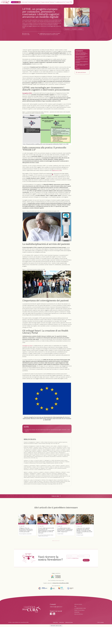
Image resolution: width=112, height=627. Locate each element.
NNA (75, 606)
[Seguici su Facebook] (51, 614)
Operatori (67, 29)
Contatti (67, 2)
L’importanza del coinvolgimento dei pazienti (82, 62)
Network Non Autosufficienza (34, 2)
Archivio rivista (24, 2)
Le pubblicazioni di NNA (60, 2)
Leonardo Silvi (28, 533)
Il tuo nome (70, 555)
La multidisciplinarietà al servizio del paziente (82, 59)
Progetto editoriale (45, 2)
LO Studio (102, 622)
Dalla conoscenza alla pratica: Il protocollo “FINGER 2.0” (82, 57)
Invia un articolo (78, 614)
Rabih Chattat (60, 533)
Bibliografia (78, 68)
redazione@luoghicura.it (56, 606)
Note (76, 66)
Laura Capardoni (23, 533)
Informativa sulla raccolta (56, 625)
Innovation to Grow (27, 345)
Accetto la (73, 558)
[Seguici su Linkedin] (54, 614)
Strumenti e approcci (77, 29)
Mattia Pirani (42, 33)
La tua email (82, 555)
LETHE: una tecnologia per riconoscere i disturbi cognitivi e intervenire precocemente (82, 53)
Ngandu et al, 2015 (56, 170)
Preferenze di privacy (69, 622)
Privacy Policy (75, 558)
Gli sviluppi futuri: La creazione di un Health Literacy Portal (82, 65)
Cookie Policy (61, 622)
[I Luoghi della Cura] (5, 2)
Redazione (52, 2)
